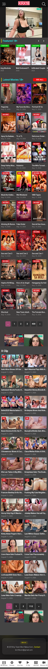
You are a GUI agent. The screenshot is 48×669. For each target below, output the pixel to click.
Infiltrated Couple (31, 68)
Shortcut (4, 312)
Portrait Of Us (37, 107)
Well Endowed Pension (18, 68)
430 (33, 324)
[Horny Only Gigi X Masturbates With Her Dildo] (12, 505)
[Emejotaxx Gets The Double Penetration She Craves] (36, 463)
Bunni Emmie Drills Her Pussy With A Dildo (18, 431)
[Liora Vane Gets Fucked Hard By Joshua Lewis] (12, 546)
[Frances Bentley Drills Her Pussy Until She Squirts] (12, 484)
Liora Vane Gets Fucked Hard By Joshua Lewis (20, 554)
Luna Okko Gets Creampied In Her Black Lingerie (21, 595)
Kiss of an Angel (22, 283)
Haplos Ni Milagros (9, 283)
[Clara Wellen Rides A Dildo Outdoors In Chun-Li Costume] (36, 443)
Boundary (43, 68)
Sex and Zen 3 (6, 254)
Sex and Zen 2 (22, 254)
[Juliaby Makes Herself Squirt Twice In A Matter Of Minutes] (36, 505)
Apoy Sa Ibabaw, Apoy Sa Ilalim (13, 136)
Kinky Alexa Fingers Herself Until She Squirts (19, 534)
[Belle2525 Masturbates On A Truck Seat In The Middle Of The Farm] (12, 402)
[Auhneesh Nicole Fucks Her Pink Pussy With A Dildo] (12, 381)
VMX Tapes (36, 195)
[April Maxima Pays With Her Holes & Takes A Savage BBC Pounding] (36, 361)
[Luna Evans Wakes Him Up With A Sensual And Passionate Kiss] (36, 566)
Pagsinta (4, 107)
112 (31, 606)
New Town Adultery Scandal (27, 312)
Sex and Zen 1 (37, 254)
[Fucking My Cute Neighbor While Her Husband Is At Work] (36, 484)
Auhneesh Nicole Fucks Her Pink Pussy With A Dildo (22, 390)
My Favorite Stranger (24, 107)
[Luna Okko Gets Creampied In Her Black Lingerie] (12, 587)
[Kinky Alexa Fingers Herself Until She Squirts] (12, 525)
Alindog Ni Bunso (8, 224)
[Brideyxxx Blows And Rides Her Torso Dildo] (36, 402)
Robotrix (19, 166)
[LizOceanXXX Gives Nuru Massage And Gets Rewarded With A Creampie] (12, 566)
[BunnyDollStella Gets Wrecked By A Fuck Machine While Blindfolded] (36, 422)
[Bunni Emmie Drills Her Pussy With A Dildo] (12, 422)
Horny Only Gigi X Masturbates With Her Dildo (19, 513)
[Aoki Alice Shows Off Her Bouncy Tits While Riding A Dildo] (12, 361)
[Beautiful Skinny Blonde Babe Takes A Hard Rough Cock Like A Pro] (36, 381)
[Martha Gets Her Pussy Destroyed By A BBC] (36, 587)
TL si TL (19, 136)
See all (40, 80)
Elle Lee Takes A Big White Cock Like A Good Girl (21, 472)
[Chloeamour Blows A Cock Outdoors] (12, 443)
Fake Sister (20, 224)
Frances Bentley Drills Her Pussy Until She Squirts (21, 493)
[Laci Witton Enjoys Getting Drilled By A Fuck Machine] (36, 525)
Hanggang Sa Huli (39, 283)
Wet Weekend (21, 195)
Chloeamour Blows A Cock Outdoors (16, 451)
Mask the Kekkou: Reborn (11, 195)
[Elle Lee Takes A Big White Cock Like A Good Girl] (12, 463)
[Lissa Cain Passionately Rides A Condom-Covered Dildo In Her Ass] (36, 546)
